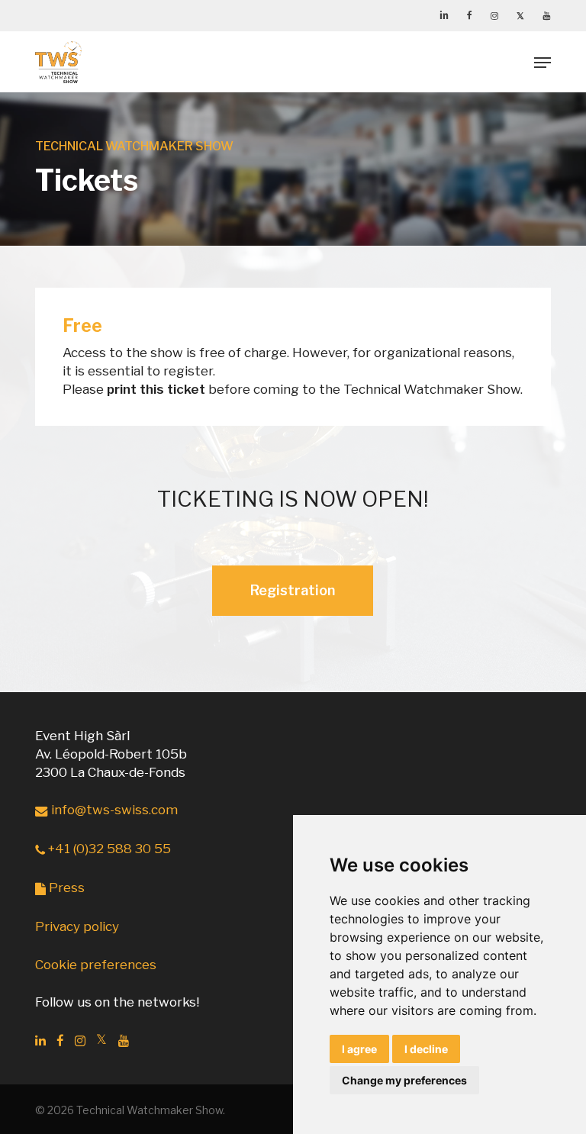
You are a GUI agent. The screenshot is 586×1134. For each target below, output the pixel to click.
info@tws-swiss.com (113, 809)
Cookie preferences (95, 964)
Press (65, 887)
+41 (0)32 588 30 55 (108, 848)
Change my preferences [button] (404, 1080)
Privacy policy (77, 926)
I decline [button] (426, 1048)
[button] (542, 62)
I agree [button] (359, 1048)
